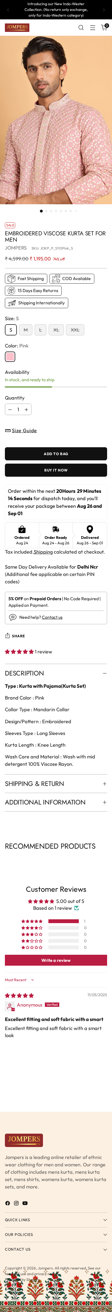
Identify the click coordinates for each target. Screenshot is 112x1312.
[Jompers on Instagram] (17, 1204)
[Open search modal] (80, 27)
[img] (19, 995)
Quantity (14, 398)
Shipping (43, 552)
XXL (75, 330)
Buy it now (56, 470)
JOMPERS (16, 248)
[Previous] (8, 9)
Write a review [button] (56, 960)
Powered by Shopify (22, 1279)
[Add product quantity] (26, 409)
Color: (17, 346)
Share (18, 636)
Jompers (45, 1268)
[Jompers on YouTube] (25, 1204)
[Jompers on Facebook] (8, 1204)
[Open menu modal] (92, 27)
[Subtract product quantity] (10, 409)
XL (56, 330)
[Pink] (10, 357)
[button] (20, 652)
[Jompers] (17, 27)
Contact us (52, 617)
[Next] (104, 9)
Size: (12, 318)
